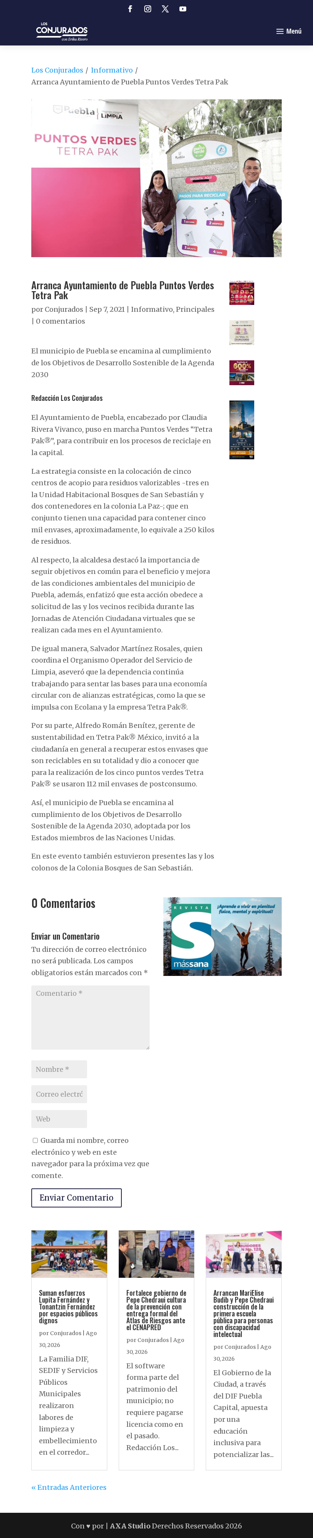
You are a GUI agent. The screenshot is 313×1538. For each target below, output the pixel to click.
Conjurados (64, 309)
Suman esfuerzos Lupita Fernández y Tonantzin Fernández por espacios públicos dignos (68, 1306)
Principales (195, 309)
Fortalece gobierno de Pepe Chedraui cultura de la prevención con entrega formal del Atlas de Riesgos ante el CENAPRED (156, 1310)
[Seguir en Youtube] (183, 9)
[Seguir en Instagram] (148, 9)
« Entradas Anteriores (68, 1487)
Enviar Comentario (76, 1198)
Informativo (112, 70)
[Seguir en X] (165, 9)
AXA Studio (131, 1526)
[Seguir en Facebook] (130, 9)
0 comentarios (60, 321)
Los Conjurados (57, 70)
